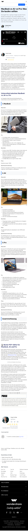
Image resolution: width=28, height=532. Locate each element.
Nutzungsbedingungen (19, 522)
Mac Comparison (23, 476)
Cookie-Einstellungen (8, 522)
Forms (11, 471)
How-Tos (3, 469)
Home (2, 448)
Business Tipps (13, 475)
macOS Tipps (23, 55)
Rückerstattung (11, 524)
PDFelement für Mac (12, 355)
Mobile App (22, 473)
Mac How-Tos (4, 476)
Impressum (22, 521)
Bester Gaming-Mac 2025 (7, 457)
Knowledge (3, 471)
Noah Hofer (8, 53)
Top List (12, 469)
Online (2, 475)
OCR (11, 473)
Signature (3, 473)
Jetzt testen (21, 4)
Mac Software (13, 476)
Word (21, 471)
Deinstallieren (17, 524)
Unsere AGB (6, 521)
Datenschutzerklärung (14, 521)
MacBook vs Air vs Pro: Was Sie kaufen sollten (11, 459)
